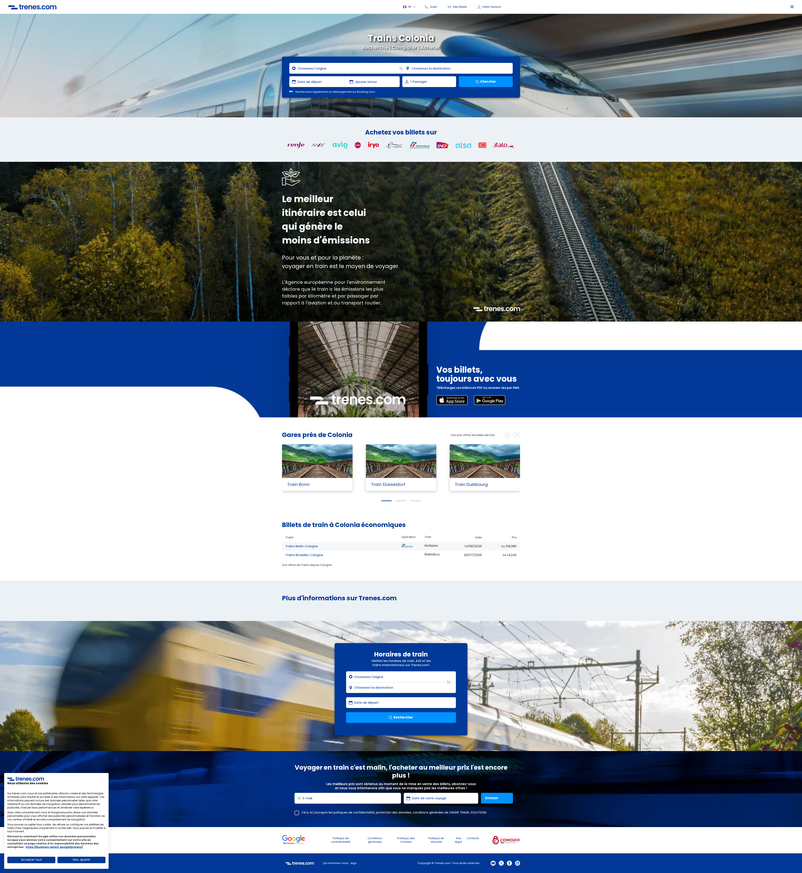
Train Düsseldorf (388, 484)
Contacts (473, 838)
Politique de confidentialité (340, 840)
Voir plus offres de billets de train (473, 435)
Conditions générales (375, 840)
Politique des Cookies (406, 840)
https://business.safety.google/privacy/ (54, 847)
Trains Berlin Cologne (302, 546)
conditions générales (428, 812)
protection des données (393, 812)
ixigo (353, 863)
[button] (386, 500)
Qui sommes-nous (335, 863)
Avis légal (458, 840)
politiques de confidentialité (354, 812)
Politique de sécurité (436, 840)
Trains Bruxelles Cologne (304, 555)
